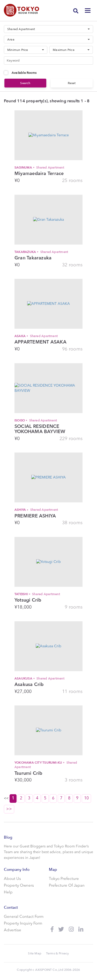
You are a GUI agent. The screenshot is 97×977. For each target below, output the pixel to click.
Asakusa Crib (29, 684)
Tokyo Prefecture (64, 879)
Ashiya (36, 510)
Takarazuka (41, 252)
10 (86, 798)
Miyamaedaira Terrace (39, 173)
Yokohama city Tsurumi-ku (45, 764)
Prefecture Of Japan (67, 886)
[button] (48, 29)
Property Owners (19, 886)
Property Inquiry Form (23, 924)
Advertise (12, 930)
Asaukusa (39, 678)
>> (9, 809)
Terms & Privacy (57, 953)
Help (8, 892)
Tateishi (37, 594)
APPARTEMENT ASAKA (40, 342)
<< (46, 803)
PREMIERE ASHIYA (35, 516)
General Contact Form (23, 917)
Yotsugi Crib (27, 600)
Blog (8, 837)
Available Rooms (24, 73)
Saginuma (39, 167)
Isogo (35, 420)
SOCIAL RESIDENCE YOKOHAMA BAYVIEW (39, 429)
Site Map (34, 953)
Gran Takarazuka (32, 258)
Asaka (36, 336)
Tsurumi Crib (28, 773)
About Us (12, 879)
